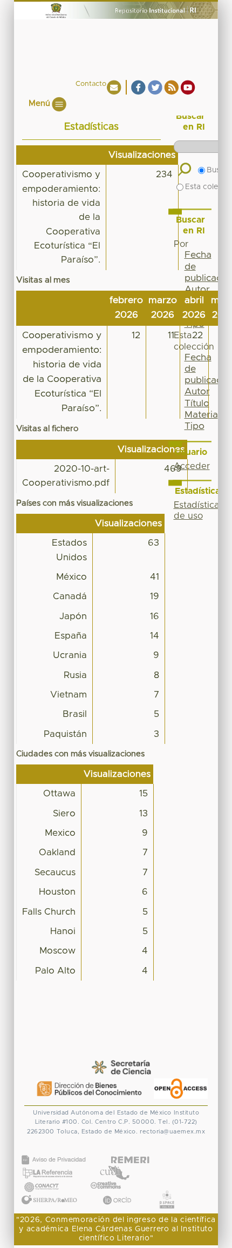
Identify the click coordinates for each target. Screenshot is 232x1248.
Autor (197, 289)
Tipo (194, 426)
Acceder (192, 466)
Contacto (91, 84)
